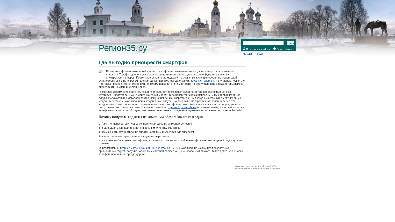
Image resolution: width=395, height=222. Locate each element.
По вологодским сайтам (258, 49)
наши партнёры (242, 168)
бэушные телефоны (203, 80)
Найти (290, 43)
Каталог (247, 53)
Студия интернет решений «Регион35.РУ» (256, 166)
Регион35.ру (123, 48)
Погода (259, 53)
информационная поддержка (265, 168)
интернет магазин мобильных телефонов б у (146, 147)
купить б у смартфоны (182, 107)
